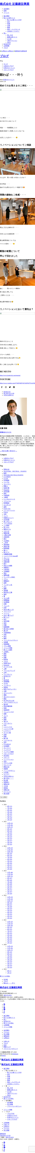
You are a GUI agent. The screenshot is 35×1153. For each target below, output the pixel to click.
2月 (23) (9, 916)
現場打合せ (7, 663)
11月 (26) (10, 825)
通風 (5, 695)
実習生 (6, 687)
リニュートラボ (9, 712)
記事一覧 (8, 451)
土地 (5, 672)
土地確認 (6, 571)
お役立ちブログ (9, 66)
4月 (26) (9, 863)
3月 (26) (9, 939)
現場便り (6, 782)
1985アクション (12, 40)
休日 (5, 636)
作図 (5, 625)
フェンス (6, 606)
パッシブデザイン (9, 770)
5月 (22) (9, 861)
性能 (8, 23)
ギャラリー (7, 748)
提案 (5, 657)
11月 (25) (10, 923)
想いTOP (10, 35)
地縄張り (6, 567)
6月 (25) (9, 908)
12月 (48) (10, 872)
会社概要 (10, 1102)
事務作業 (6, 533)
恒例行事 (6, 488)
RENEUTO (7, 44)
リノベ (6, 516)
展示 (5, 539)
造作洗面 (6, 621)
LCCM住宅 (7, 477)
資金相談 (6, 544)
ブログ (6, 47)
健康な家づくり (12, 37)
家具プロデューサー (10, 689)
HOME (6, 979)
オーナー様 (7, 732)
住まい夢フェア (9, 615)
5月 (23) (9, 836)
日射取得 (6, 495)
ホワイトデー (8, 693)
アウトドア (7, 611)
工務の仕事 (7, 535)
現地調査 (6, 681)
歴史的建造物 (8, 706)
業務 (5, 588)
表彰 (5, 717)
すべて (6, 64)
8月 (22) (9, 929)
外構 (5, 604)
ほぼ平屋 (6, 560)
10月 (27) (10, 827)
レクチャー (7, 731)
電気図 (6, 590)
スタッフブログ (9, 70)
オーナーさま (8, 667)
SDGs (9, 42)
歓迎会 (6, 659)
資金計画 (6, 546)
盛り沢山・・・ (9, 778)
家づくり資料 (8, 650)
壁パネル (6, 527)
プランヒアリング (9, 670)
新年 (5, 493)
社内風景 (6, 746)
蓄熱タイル (7, 529)
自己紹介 (6, 755)
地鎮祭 (6, 769)
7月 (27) (9, 931)
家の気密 (6, 793)
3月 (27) (9, 816)
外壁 (5, 607)
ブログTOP (10, 1113)
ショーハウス (8, 727)
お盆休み (6, 569)
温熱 (5, 507)
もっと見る (4, 797)
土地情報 (6, 46)
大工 (5, 586)
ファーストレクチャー (11, 640)
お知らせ (6, 1041)
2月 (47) (9, 891)
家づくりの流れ (5, 976)
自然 (5, 634)
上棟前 (6, 497)
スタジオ (6, 531)
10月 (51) (10, 876)
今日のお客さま (9, 395)
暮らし (6, 550)
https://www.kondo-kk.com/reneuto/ (10, 375)
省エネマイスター (9, 697)
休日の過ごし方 (9, 609)
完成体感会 (7, 632)
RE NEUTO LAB (9, 393)
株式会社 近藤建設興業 (14, 3)
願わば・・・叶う (9, 983)
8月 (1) (9, 971)
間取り (6, 486)
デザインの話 (8, 763)
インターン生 (8, 585)
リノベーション (9, 759)
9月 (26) (9, 853)
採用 (5, 10)
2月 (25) (9, 867)
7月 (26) (9, 808)
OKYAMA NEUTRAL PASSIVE (13, 475)
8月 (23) (9, 954)
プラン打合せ (8, 523)
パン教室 (6, 525)
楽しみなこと (8, 521)
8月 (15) (9, 806)
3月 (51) (9, 889)
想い (5, 33)
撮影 (5, 653)
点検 (5, 691)
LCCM (9, 39)
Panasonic (6, 490)
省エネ (6, 721)
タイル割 (6, 598)
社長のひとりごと (9, 68)
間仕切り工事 (8, 592)
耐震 (5, 473)
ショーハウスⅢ (8, 729)
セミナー (6, 774)
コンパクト (7, 484)
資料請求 (6, 1036)
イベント (6, 12)
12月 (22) (10, 823)
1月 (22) (9, 844)
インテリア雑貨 (9, 752)
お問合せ (6, 1038)
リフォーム (7, 501)
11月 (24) (10, 899)
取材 (5, 655)
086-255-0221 (8, 995)
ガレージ (6, 558)
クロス (6, 661)
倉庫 (5, 583)
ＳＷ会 (6, 786)
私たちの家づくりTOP (14, 20)
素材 (8, 27)
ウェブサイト (8, 674)
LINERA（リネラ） (13, 31)
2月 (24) (9, 818)
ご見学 (6, 542)
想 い (8, 1086)
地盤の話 (6, 790)
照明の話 (6, 469)
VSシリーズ (7, 765)
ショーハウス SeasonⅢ (11, 556)
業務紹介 (6, 581)
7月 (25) (9, 833)
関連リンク (7, 1047)
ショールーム (8, 740)
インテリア (7, 750)
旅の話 (6, 704)
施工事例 (6, 16)
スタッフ (6, 757)
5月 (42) (9, 886)
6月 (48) (9, 884)
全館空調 (6, 562)
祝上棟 (6, 780)
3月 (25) (9, 914)
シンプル (6, 482)
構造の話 (6, 767)
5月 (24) (9, 812)
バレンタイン (8, 723)
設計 (8, 22)
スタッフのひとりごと (11, 702)
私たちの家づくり (9, 18)
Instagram (6, 665)
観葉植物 (6, 627)
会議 (5, 734)
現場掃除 (6, 644)
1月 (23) (9, 819)
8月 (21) (9, 904)
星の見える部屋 (9, 629)
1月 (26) (9, 869)
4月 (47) (9, 888)
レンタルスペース (9, 499)
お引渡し (6, 772)
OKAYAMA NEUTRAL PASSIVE (15, 471)
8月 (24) (9, 831)
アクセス (6, 1032)
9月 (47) (9, 878)
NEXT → (14, 451)
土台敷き (6, 541)
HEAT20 (6, 680)
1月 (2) (9, 973)
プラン (6, 579)
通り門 (6, 630)
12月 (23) (10, 848)
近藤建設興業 (8, 554)
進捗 (5, 594)
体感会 (6, 788)
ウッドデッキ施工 (9, 577)
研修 (5, 736)
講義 (5, 719)
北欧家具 (6, 537)
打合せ (6, 512)
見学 (5, 742)
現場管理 (6, 710)
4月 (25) (9, 814)
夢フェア (6, 617)
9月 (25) (9, 829)
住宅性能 (6, 519)
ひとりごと (7, 791)
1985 (5, 514)
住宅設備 (6, 491)
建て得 (6, 738)
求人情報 (6, 1034)
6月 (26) (9, 810)
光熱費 (6, 642)
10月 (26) (10, 851)
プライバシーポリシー (11, 1048)
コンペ (6, 715)
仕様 (8, 25)
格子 (5, 563)
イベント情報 (8, 648)
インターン (7, 685)
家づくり (6, 552)
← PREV (3, 451)
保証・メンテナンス (13, 29)
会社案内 (6, 9)
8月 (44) (9, 880)
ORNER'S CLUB (5, 1135)
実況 (5, 573)
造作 (5, 623)
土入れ (6, 683)
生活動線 (6, 602)
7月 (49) (9, 882)
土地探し (6, 652)
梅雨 (5, 638)
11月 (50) (10, 874)
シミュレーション (9, 510)
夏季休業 (6, 575)
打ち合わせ (7, 744)
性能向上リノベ (9, 518)
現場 (5, 708)
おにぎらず (7, 505)
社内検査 (6, 480)
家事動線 (6, 600)
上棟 (5, 668)
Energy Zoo (7, 508)
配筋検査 (6, 548)
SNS (5, 725)
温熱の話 (6, 784)
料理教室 (6, 503)
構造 (5, 699)
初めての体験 (8, 565)
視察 (5, 714)
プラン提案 (7, 646)
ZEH (5, 761)
